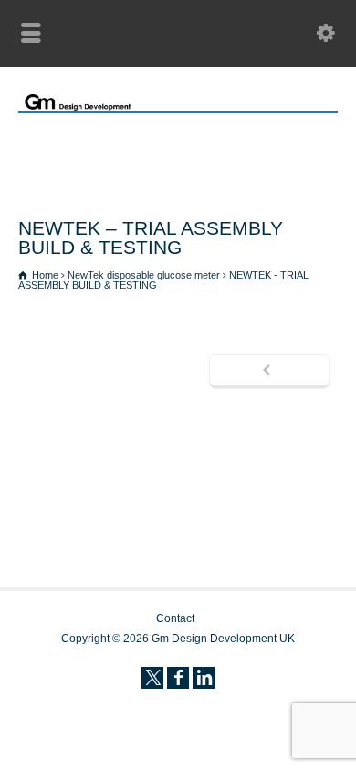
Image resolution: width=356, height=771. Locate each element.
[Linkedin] (204, 678)
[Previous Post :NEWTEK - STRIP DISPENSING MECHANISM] (269, 371)
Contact (175, 618)
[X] (152, 678)
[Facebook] (178, 678)
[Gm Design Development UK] (178, 108)
